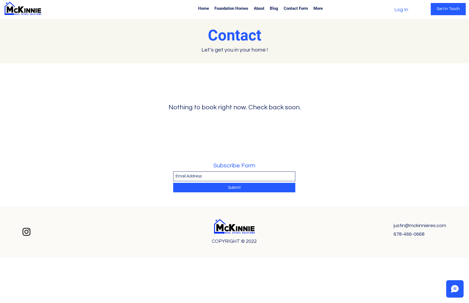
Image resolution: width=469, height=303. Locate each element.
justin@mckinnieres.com (420, 225)
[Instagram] (26, 232)
